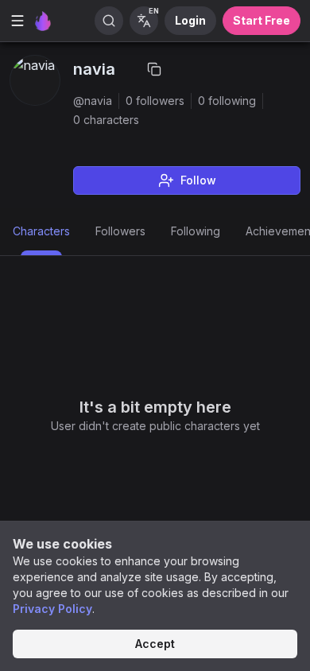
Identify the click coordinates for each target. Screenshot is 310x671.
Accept (155, 643)
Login (190, 20)
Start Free (261, 20)
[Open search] (109, 20)
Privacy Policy (52, 608)
